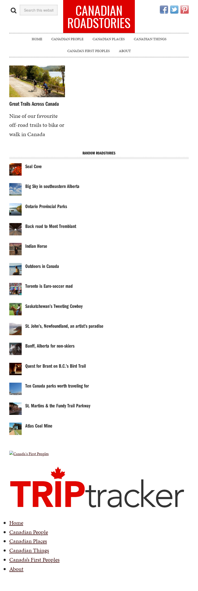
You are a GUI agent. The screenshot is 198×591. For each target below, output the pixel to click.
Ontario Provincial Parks (46, 206)
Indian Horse (36, 246)
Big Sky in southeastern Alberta (52, 186)
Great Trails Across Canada (34, 103)
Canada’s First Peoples (34, 560)
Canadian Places (28, 541)
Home (16, 523)
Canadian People (28, 532)
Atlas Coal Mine (38, 425)
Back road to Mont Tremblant (50, 226)
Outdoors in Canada (42, 266)
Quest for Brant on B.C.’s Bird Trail (55, 366)
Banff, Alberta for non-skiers (50, 345)
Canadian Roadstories (98, 16)
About (16, 569)
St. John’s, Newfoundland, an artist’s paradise (64, 326)
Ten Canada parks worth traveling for (57, 385)
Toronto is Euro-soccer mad (49, 286)
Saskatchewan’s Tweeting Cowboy (53, 306)
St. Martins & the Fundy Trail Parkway (57, 405)
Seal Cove (33, 166)
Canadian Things (29, 550)
